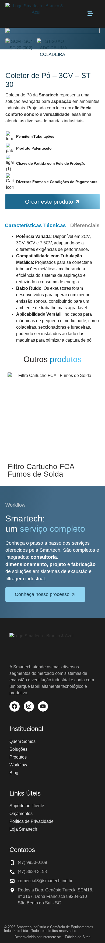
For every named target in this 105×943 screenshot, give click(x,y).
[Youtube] (43, 706)
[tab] (35, 225)
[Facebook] (14, 706)
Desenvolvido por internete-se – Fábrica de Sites (52, 937)
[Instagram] (29, 706)
